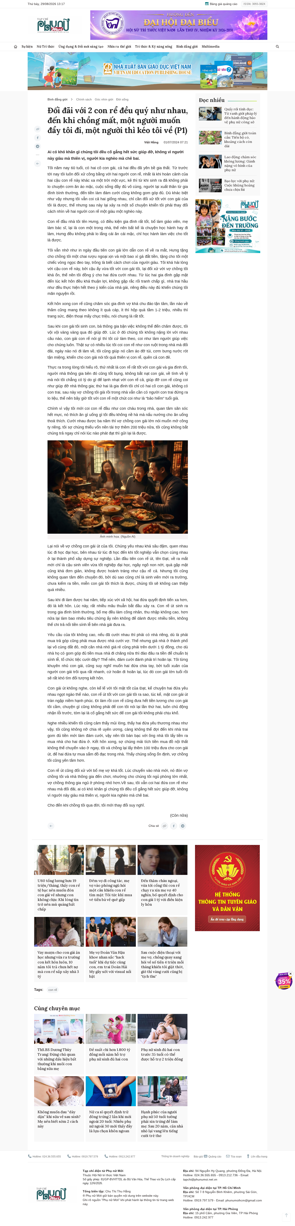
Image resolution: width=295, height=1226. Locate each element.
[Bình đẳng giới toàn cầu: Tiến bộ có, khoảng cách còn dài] (210, 138)
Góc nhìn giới (104, 99)
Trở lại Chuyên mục (51, 826)
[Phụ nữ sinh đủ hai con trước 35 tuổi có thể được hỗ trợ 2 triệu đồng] (162, 1029)
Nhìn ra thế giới (119, 46)
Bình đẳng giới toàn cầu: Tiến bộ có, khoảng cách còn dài (240, 139)
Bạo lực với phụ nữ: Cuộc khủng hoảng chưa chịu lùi (239, 185)
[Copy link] (37, 129)
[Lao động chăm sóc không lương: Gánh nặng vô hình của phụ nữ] (210, 162)
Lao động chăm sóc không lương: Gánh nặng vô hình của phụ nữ (240, 163)
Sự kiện (27, 46)
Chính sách (84, 99)
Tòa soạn (236, 1156)
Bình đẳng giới (187, 46)
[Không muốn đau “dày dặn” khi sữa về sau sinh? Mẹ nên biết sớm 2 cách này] (59, 1091)
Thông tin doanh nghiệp (175, 1156)
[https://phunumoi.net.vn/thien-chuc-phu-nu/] (37, 163)
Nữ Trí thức (45, 46)
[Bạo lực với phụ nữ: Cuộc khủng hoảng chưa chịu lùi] (210, 185)
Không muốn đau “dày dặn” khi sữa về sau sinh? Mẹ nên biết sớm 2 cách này (59, 1119)
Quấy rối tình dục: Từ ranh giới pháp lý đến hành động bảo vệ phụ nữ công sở (240, 115)
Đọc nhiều (212, 100)
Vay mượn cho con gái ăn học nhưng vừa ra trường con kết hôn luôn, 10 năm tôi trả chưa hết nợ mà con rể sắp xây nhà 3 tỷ (59, 964)
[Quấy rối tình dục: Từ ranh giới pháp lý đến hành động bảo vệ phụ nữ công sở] (210, 114)
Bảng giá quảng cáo (223, 4)
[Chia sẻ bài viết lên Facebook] (37, 137)
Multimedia (211, 46)
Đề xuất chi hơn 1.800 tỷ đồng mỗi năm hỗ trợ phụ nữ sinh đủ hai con (109, 1054)
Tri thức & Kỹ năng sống (153, 46)
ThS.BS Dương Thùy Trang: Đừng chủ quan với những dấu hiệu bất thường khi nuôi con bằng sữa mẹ (57, 1059)
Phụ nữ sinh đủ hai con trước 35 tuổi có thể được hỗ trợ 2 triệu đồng (162, 1054)
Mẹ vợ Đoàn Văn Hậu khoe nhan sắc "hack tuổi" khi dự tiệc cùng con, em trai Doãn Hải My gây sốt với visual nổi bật (110, 964)
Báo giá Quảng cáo (207, 1156)
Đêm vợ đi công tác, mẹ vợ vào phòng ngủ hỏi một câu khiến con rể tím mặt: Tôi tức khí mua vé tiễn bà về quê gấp (110, 890)
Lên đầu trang (258, 1156)
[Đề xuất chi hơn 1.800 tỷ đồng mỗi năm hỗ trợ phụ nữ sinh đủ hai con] (111, 1029)
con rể (52, 989)
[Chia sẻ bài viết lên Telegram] (37, 146)
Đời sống (122, 99)
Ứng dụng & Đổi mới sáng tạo (81, 46)
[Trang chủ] (15, 46)
